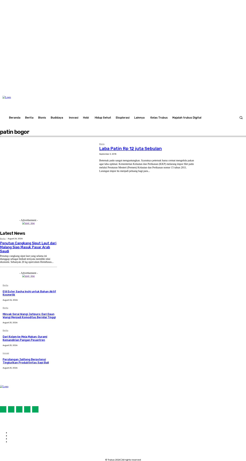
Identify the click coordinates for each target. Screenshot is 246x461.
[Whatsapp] (35, 409)
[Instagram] (232, 85)
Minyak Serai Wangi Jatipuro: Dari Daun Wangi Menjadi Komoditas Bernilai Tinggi (29, 316)
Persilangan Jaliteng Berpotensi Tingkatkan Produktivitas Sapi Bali (26, 361)
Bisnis (101, 144)
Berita (3, 239)
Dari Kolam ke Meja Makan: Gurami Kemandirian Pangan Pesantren (25, 338)
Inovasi (6, 353)
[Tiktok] (19, 409)
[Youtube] (239, 85)
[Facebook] (225, 85)
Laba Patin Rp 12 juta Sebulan (130, 148)
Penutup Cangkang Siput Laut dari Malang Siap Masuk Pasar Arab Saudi (28, 247)
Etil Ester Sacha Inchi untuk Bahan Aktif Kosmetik (29, 293)
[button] (241, 118)
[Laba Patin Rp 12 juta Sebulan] (48, 174)
